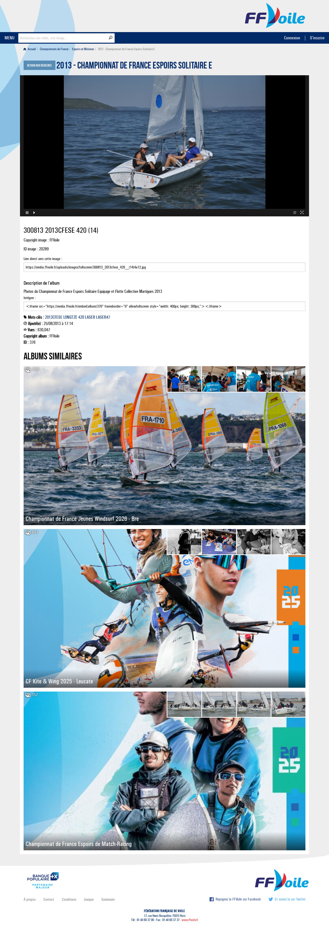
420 (81, 317)
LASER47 (103, 317)
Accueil (31, 49)
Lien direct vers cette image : (43, 258)
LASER (90, 317)
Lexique (89, 899)
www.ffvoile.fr (190, 920)
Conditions (69, 899)
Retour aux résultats (39, 65)
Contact (48, 899)
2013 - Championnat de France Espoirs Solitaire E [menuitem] (126, 49)
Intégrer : (30, 297)
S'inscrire (317, 38)
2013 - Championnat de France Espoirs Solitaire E (134, 66)
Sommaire (108, 899)
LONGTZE (70, 317)
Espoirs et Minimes (83, 49)
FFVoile (275, 15)
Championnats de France (54, 49)
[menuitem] (31, 49)
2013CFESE (53, 317)
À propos (30, 899)
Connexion (292, 38)
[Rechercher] (110, 37)
